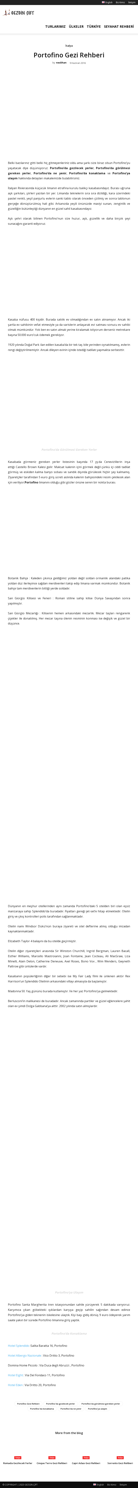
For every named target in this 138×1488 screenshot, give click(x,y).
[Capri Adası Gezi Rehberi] (86, 1448)
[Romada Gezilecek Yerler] (18, 1448)
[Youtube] (23, 2)
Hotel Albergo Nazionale (24, 1355)
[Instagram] (11, 2)
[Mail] (17, 2)
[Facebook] (5, 2)
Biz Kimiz (120, 2)
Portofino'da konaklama (42, 1408)
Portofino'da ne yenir (71, 1408)
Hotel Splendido (18, 1346)
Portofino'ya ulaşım (97, 1408)
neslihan (61, 62)
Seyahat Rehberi (119, 26)
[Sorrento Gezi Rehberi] (120, 1448)
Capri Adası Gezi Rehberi (86, 1463)
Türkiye (94, 26)
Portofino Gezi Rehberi (28, 1403)
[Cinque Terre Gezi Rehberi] (52, 1448)
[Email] (73, 149)
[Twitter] (64, 149)
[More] (81, 149)
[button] (131, 12)
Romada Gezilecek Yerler (17, 1463)
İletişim (131, 2)
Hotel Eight (16, 1375)
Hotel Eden (15, 1385)
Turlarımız (55, 26)
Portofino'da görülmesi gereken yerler (101, 1403)
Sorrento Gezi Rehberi (120, 1463)
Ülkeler (76, 26)
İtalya (69, 45)
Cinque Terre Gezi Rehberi (52, 1463)
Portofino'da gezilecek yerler (60, 1403)
